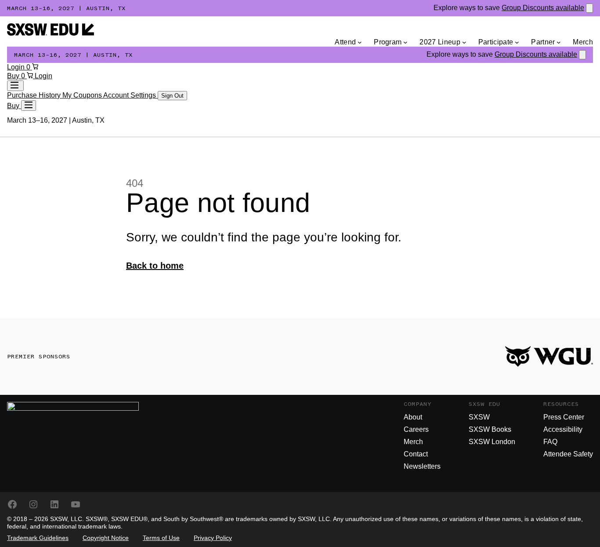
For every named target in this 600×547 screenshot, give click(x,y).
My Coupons (82, 95)
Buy (14, 76)
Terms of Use (161, 537)
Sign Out (172, 95)
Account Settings (130, 95)
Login (16, 67)
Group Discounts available (543, 7)
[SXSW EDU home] (50, 33)
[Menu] (28, 105)
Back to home (155, 265)
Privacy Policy (213, 537)
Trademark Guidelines (38, 537)
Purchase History (34, 95)
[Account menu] (15, 85)
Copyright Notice (106, 537)
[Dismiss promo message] (589, 8)
